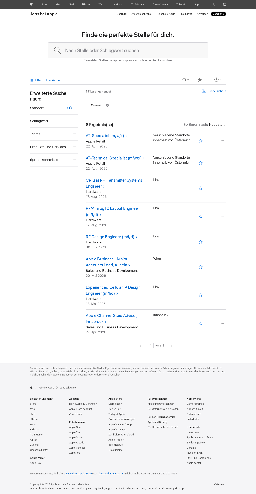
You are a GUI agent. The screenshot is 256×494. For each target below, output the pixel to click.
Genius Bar (114, 409)
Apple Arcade (76, 442)
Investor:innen (195, 452)
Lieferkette (193, 419)
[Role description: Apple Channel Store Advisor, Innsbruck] (223, 323)
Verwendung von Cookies (70, 488)
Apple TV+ (75, 432)
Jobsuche (218, 14)
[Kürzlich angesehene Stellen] (218, 79)
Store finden (115, 403)
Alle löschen (53, 80)
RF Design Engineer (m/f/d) (110, 236)
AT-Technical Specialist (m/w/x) (114, 157)
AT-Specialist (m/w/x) (105, 135)
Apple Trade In (116, 439)
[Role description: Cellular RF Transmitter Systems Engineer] (223, 188)
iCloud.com (75, 414)
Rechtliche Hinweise (160, 488)
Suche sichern (217, 91)
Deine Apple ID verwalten (83, 403)
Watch (33, 424)
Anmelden (202, 14)
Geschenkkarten (39, 450)
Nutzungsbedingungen (100, 488)
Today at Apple (116, 414)
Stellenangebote (196, 442)
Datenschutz (194, 414)
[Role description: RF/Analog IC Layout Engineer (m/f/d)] (223, 216)
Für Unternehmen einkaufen (163, 409)
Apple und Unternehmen (161, 403)
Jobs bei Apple (44, 14)
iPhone (34, 419)
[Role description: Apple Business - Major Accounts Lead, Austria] (223, 267)
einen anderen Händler (110, 473)
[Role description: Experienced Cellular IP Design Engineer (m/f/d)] (223, 295)
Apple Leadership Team (200, 437)
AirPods (34, 429)
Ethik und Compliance (199, 458)
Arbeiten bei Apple (141, 14)
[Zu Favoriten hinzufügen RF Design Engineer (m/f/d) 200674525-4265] (200, 241)
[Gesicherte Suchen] (185, 79)
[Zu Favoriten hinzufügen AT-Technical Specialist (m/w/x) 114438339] (200, 163)
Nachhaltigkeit (195, 409)
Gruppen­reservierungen (121, 419)
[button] (213, 4)
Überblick (122, 14)
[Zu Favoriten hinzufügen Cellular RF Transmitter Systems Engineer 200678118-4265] (200, 188)
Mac (32, 409)
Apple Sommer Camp (120, 424)
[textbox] (128, 50)
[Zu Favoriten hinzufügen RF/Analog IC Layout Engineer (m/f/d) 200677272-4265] (200, 216)
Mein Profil (187, 14)
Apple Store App (117, 429)
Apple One (75, 427)
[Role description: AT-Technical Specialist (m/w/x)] (223, 163)
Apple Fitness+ (77, 447)
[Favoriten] (201, 79)
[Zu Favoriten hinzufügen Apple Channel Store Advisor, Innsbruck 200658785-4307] (200, 323)
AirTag (33, 439)
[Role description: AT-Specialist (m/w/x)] (223, 140)
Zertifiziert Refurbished (121, 434)
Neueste (203, 124)
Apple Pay (35, 463)
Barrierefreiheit (195, 403)
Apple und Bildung (157, 422)
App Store (74, 452)
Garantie (191, 447)
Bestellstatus (115, 444)
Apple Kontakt (194, 463)
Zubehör (34, 444)
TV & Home (36, 434)
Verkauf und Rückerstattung (130, 488)
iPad (32, 414)
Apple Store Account (80, 409)
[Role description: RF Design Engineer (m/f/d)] (223, 242)
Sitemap (179, 488)
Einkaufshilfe (115, 450)
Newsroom (193, 432)
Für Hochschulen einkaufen (163, 427)
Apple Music (76, 437)
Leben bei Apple (166, 14)
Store (33, 403)
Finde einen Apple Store (78, 473)
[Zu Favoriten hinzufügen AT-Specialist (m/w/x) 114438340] (200, 140)
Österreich (220, 484)
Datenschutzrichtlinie (41, 488)
